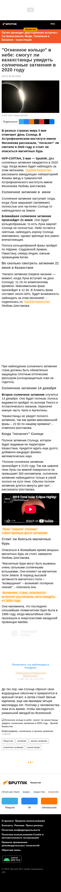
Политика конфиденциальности (21, 830)
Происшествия (10, 792)
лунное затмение (38, 741)
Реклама (19, 825)
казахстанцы (33, 747)
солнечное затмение (13, 747)
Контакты (7, 825)
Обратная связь (11, 850)
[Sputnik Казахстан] (10, 25)
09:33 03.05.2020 (11, 76)
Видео (26, 792)
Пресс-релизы (34, 825)
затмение (21, 741)
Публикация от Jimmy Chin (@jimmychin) (31, 674)
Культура (53, 792)
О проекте (8, 820)
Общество (8, 741)
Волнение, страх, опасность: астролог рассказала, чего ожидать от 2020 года (29, 596)
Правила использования (30, 820)
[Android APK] (12, 859)
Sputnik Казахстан (38, 170)
